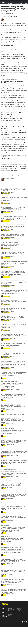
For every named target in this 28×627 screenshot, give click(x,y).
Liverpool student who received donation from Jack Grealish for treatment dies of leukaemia (13, 273)
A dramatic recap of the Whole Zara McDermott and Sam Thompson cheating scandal (14, 374)
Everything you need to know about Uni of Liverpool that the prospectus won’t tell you (14, 292)
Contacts (19, 609)
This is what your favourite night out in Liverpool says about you (13, 235)
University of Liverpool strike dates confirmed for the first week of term (14, 263)
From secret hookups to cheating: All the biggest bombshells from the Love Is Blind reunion (13, 529)
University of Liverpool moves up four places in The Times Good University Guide (12, 254)
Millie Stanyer (7, 303)
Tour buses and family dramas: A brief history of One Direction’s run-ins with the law (12, 432)
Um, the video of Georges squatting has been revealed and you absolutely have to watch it (13, 484)
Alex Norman (6, 219)
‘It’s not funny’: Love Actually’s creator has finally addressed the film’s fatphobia (13, 473)
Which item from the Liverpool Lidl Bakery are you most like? (13, 344)
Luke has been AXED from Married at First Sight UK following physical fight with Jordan (14, 591)
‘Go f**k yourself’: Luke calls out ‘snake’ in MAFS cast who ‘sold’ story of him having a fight (13, 581)
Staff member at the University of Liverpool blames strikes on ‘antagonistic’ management (13, 209)
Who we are (19, 608)
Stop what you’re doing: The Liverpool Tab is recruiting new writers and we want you (12, 244)
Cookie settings (20, 610)
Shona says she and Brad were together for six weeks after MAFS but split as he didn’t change (13, 551)
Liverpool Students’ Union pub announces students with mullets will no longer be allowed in (13, 336)
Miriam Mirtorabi (7, 338)
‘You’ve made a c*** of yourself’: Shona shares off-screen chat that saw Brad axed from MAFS (14, 560)
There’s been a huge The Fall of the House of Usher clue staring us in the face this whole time (13, 441)
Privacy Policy (11, 609)
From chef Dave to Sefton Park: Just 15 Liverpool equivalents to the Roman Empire (14, 199)
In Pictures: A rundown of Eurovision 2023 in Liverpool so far (13, 300)
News (12, 211)
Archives (10, 610)
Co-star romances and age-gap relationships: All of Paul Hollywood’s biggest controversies (12, 385)
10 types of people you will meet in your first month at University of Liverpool (13, 189)
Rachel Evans (7, 18)
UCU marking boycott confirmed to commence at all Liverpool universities (13, 326)
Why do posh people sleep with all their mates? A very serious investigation (13, 540)
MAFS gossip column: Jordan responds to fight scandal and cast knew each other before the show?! (13, 406)
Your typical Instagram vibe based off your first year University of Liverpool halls (13, 353)
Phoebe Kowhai (7, 285)
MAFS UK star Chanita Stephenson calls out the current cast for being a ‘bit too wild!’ (13, 572)
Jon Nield (5, 346)
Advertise (10, 608)
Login (9, 615)
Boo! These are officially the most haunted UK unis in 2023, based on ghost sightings (13, 396)
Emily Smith (6, 398)
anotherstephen (7, 376)
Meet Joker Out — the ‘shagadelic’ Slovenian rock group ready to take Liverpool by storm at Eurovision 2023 (14, 363)
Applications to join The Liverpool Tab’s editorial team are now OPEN (13, 317)
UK (4, 378)
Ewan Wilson (6, 311)
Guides (12, 18)
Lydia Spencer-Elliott (8, 389)
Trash (10, 346)
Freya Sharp (6, 211)
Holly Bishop (6, 192)
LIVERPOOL (7, 193)
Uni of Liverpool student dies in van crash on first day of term (13, 217)
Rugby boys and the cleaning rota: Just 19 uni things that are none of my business (13, 518)
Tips (21, 3)
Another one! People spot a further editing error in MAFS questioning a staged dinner (14, 462)
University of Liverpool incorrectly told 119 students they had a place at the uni (14, 282)
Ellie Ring (5, 487)
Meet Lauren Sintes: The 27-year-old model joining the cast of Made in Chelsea (13, 508)
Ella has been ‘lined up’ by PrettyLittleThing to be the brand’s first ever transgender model (12, 420)
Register (10, 614)
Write (17, 3)
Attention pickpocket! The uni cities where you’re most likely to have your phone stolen (14, 495)
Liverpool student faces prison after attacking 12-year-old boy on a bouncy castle (13, 226)
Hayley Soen (6, 409)
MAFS (12, 409)
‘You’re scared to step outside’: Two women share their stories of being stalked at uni (14, 453)
